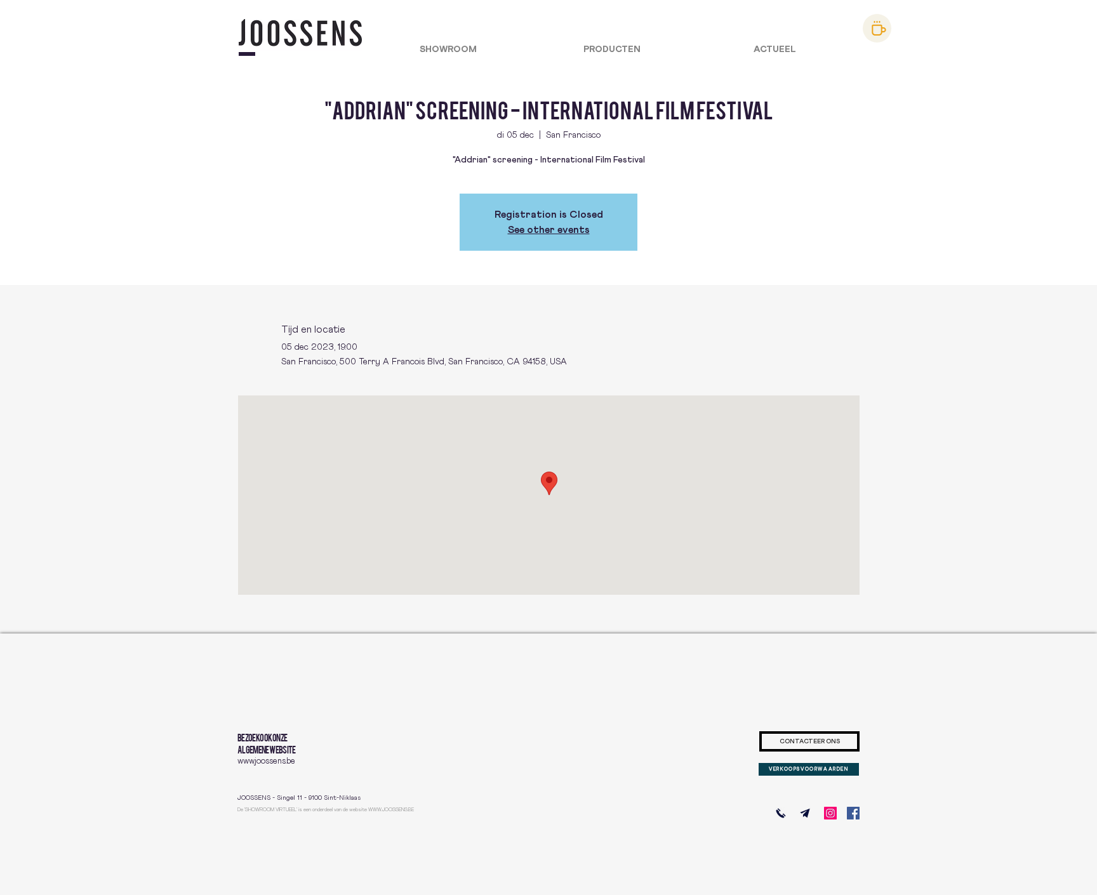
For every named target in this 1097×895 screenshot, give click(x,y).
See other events (549, 230)
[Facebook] (853, 813)
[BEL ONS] (781, 813)
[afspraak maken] (877, 28)
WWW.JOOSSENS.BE (391, 809)
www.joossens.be (266, 761)
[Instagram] (830, 813)
